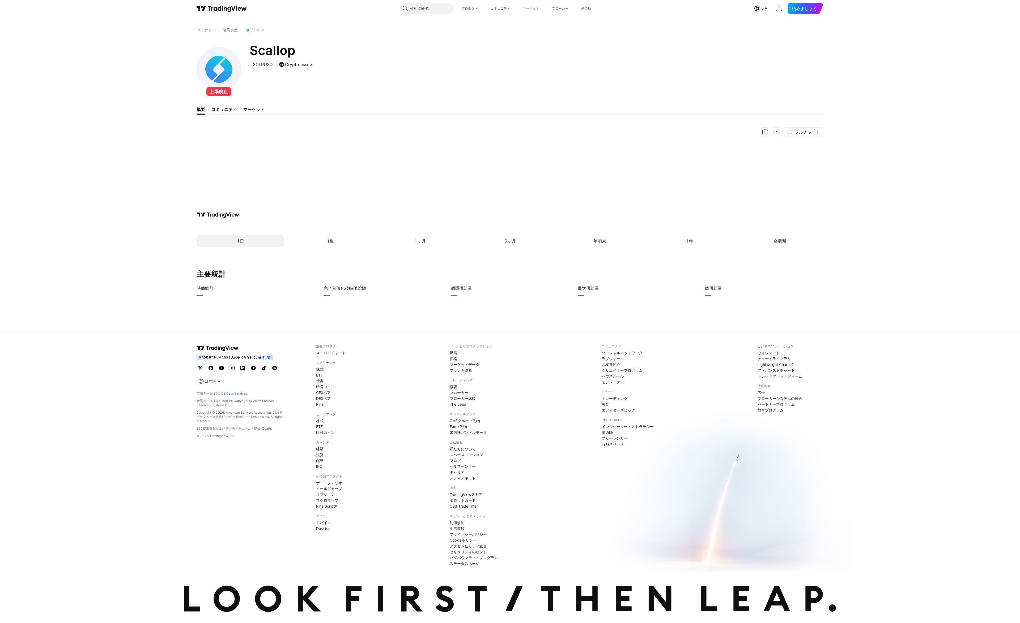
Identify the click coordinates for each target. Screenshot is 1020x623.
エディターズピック (618, 410)
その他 (586, 8)
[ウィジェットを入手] (776, 131)
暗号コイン (325, 386)
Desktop (323, 528)
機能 (453, 353)
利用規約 (457, 522)
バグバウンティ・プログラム (474, 557)
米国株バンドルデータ (468, 432)
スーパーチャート (331, 353)
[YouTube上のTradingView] (221, 368)
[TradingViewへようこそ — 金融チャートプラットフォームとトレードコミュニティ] (218, 214)
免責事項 (457, 528)
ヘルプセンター (463, 466)
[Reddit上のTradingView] (274, 368)
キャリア (457, 472)
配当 (320, 460)
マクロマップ (327, 500)
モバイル (323, 522)
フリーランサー (615, 438)
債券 (320, 381)
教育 (605, 404)
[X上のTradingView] (200, 368)
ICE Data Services (233, 393)
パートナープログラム (776, 404)
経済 (320, 449)
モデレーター (613, 382)
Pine (320, 404)
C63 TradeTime (463, 506)
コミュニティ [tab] (224, 109)
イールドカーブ (329, 488)
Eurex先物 (458, 426)
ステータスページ (464, 563)
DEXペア (323, 398)
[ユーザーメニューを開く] (779, 8)
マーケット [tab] (254, 109)
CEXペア (323, 392)
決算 (320, 454)
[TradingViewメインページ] (218, 348)
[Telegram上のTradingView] (253, 368)
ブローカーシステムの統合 (780, 398)
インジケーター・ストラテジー (628, 426)
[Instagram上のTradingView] (232, 368)
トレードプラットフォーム (780, 376)
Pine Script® (326, 506)
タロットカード (463, 500)
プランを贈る (461, 370)
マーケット (531, 8)
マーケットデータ (464, 364)
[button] (481, 8)
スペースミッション (466, 454)
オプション (325, 494)
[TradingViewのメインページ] (222, 8)
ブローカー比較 (463, 398)
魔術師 (607, 432)
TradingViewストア (466, 494)
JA (764, 8)
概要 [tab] (201, 109)
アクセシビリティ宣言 (468, 546)
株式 (320, 369)
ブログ (455, 460)
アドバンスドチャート (776, 370)
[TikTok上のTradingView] (264, 368)
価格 (453, 358)
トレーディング (615, 398)
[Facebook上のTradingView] (211, 368)
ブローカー (560, 8)
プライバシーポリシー (468, 534)
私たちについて (463, 449)
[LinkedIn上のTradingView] (242, 368)
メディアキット (463, 478)
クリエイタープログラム (622, 370)
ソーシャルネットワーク (622, 353)
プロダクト (470, 8)
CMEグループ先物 (465, 420)
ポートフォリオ (329, 483)
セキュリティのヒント (468, 552)
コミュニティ (500, 8)
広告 (761, 392)
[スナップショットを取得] (765, 131)
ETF (319, 375)
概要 (453, 386)
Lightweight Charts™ (775, 364)
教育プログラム (771, 410)
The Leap (458, 404)
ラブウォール (613, 358)
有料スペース (613, 444)
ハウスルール (613, 376)
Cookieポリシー (463, 540)
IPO (319, 466)
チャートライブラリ (774, 358)
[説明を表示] (217, 288)
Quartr (266, 428)
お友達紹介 (611, 364)
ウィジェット (769, 353)
